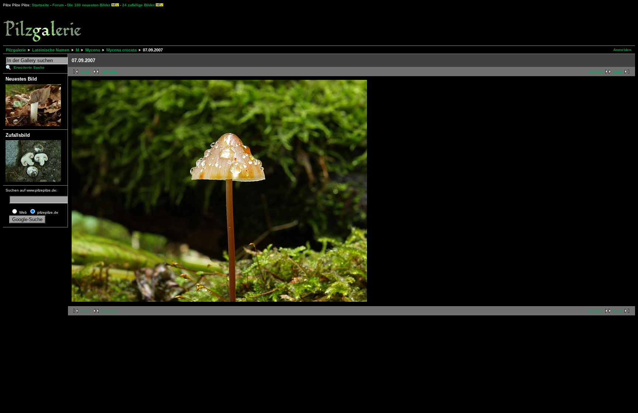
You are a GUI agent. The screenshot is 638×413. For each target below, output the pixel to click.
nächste (596, 72)
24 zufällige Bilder (138, 5)
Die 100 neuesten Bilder (88, 5)
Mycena (92, 50)
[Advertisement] (273, 26)
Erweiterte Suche (29, 67)
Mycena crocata (121, 50)
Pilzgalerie (16, 50)
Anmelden (622, 50)
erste (85, 72)
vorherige (109, 72)
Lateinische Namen (50, 50)
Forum (58, 5)
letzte (617, 72)
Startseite (40, 5)
